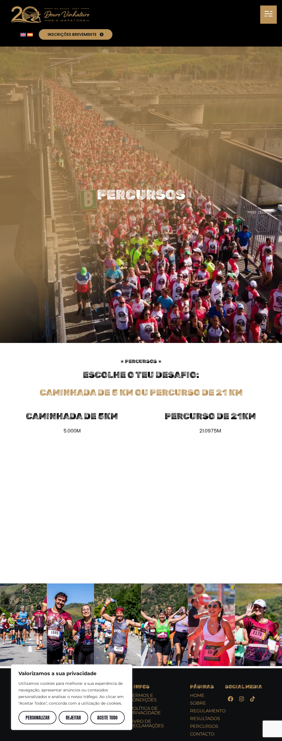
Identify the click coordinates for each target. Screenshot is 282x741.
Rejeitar (73, 717)
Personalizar (38, 717)
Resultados (205, 718)
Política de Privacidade (145, 710)
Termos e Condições (143, 697)
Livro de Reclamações (147, 723)
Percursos (204, 726)
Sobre (198, 703)
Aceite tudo (107, 717)
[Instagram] (241, 698)
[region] (71, 697)
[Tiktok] (252, 698)
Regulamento (208, 710)
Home (197, 695)
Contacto (202, 734)
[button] (268, 15)
